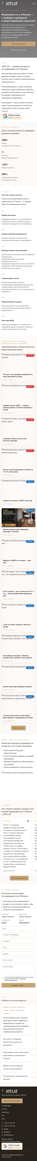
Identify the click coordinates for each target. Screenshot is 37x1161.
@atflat (4, 923)
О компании (6, 1106)
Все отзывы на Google (19, 878)
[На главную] (10, 1091)
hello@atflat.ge (24, 923)
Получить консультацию (18, 50)
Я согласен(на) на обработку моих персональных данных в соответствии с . (19, 979)
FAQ (3, 1115)
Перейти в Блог (18, 728)
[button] (18, 1010)
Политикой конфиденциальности (15, 979)
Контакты (5, 1112)
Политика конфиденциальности (12, 1155)
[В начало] (10, 4)
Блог (3, 1119)
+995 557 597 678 (8, 917)
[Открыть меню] (33, 3)
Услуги (4, 1109)
